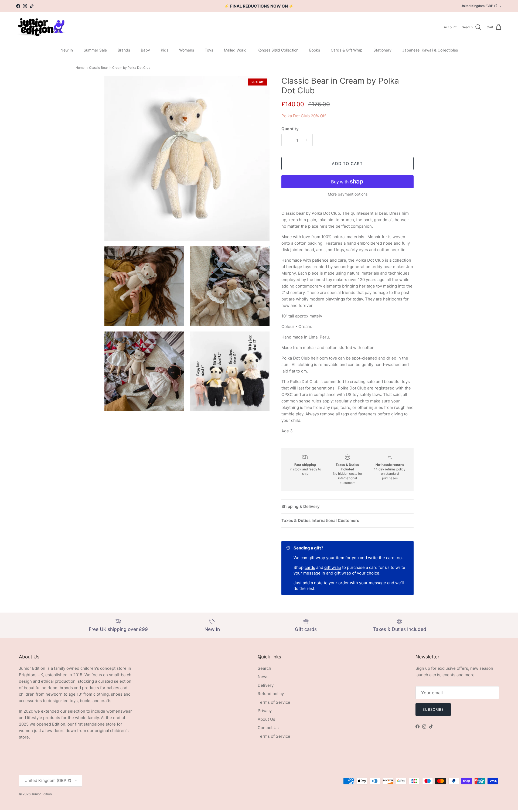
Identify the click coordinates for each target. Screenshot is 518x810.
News (263, 676)
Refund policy (271, 693)
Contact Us (268, 727)
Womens (186, 50)
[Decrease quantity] (286, 140)
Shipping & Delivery (300, 506)
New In (66, 50)
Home (80, 68)
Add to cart (347, 163)
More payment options (347, 194)
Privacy (265, 710)
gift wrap (332, 567)
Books (314, 50)
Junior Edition (41, 794)
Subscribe (433, 709)
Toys (209, 50)
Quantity (290, 128)
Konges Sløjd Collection (277, 50)
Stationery (382, 50)
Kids (164, 50)
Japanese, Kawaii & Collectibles (430, 50)
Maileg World (235, 50)
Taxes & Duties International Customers (320, 520)
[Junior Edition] (41, 27)
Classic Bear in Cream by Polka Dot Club (119, 68)
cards (310, 567)
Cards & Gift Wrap (347, 50)
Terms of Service (274, 702)
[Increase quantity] (307, 140)
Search (264, 668)
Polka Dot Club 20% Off (303, 115)
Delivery (266, 685)
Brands (124, 50)
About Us (266, 719)
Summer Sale (95, 50)
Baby (145, 50)
